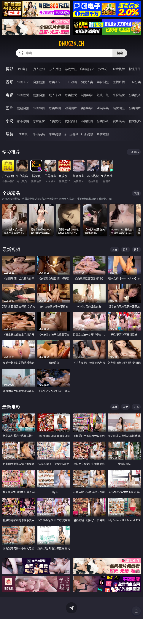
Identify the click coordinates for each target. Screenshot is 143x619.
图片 (9, 107)
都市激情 (23, 121)
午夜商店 (39, 134)
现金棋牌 (119, 69)
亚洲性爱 (23, 95)
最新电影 (11, 407)
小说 (9, 121)
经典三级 (103, 95)
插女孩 (23, 134)
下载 (136, 193)
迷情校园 (87, 121)
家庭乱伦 (39, 121)
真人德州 (39, 69)
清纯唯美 (103, 108)
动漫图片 (71, 108)
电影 (9, 94)
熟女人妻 (87, 82)
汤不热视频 (70, 134)
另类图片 (135, 108)
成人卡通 (55, 95)
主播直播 (119, 82)
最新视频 (11, 249)
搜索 (120, 53)
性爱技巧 (135, 121)
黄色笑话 (119, 121)
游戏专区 (71, 69)
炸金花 (102, 69)
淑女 (125, 407)
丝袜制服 (103, 82)
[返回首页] (136, 610)
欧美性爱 (71, 95)
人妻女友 (55, 121)
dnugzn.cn (71, 43)
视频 (9, 81)
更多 (136, 249)
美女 (114, 249)
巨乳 (125, 249)
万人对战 (55, 69)
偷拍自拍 (39, 95)
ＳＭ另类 (135, 82)
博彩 (9, 68)
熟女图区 (119, 108)
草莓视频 (55, 134)
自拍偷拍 (39, 82)
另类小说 (103, 121)
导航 (9, 134)
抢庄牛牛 (135, 69)
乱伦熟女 (119, 95)
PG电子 (23, 69)
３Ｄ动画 (71, 82)
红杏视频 (87, 134)
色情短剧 (103, 134)
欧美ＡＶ (55, 82)
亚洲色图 (39, 108)
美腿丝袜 (87, 108)
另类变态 (135, 95)
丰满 (114, 407)
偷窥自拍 (23, 108)
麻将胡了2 (87, 69)
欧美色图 (55, 108)
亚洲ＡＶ (23, 82)
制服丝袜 (87, 95)
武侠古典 (71, 121)
